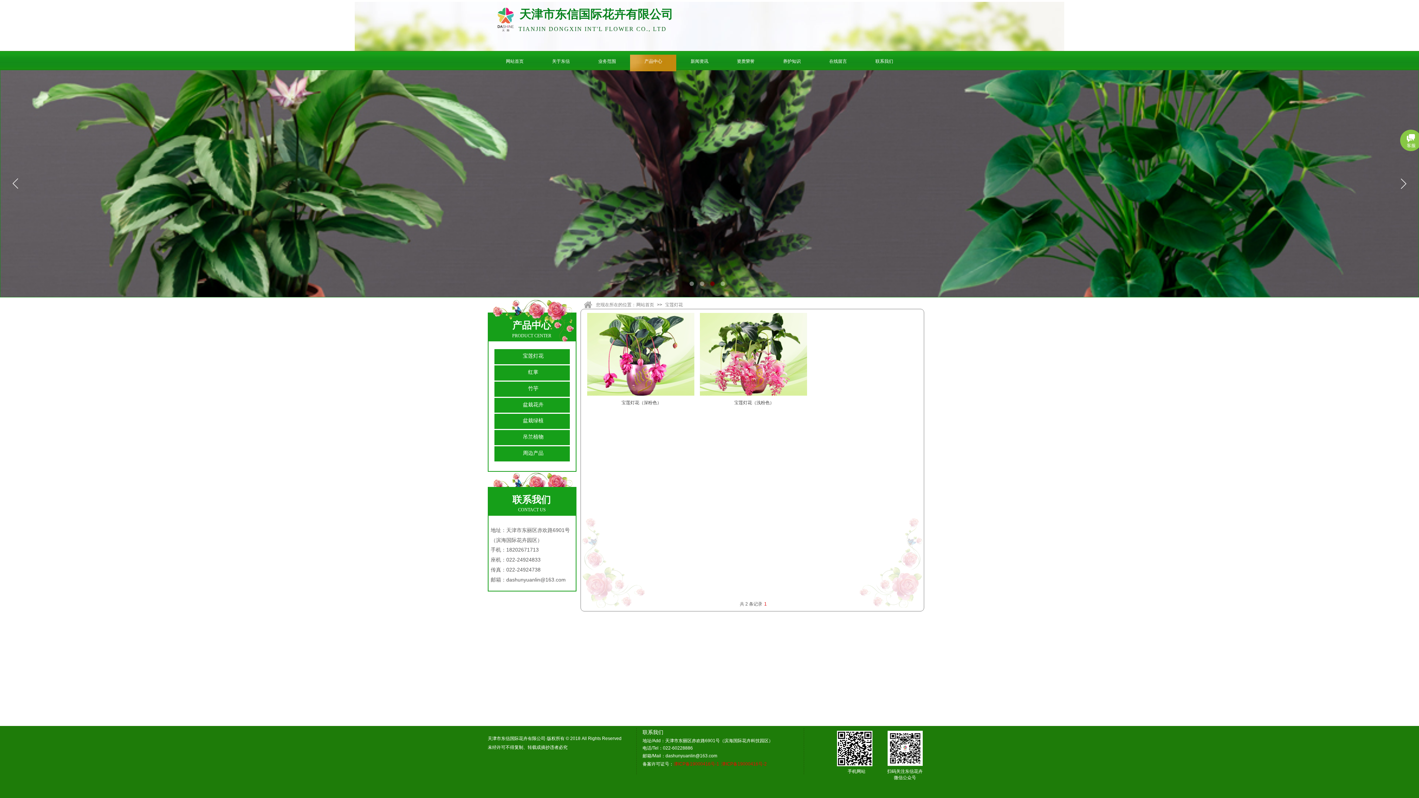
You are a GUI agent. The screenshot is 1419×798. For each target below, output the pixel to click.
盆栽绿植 (533, 420)
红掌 (533, 372)
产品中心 (653, 61)
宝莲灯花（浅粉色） (754, 402)
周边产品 (533, 453)
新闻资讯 (699, 61)
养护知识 (792, 61)
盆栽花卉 (533, 404)
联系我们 (884, 61)
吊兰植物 (533, 437)
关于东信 (561, 61)
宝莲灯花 (674, 304)
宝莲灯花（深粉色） (641, 402)
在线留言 (838, 61)
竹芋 (533, 388)
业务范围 (607, 61)
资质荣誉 (746, 61)
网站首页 (515, 61)
